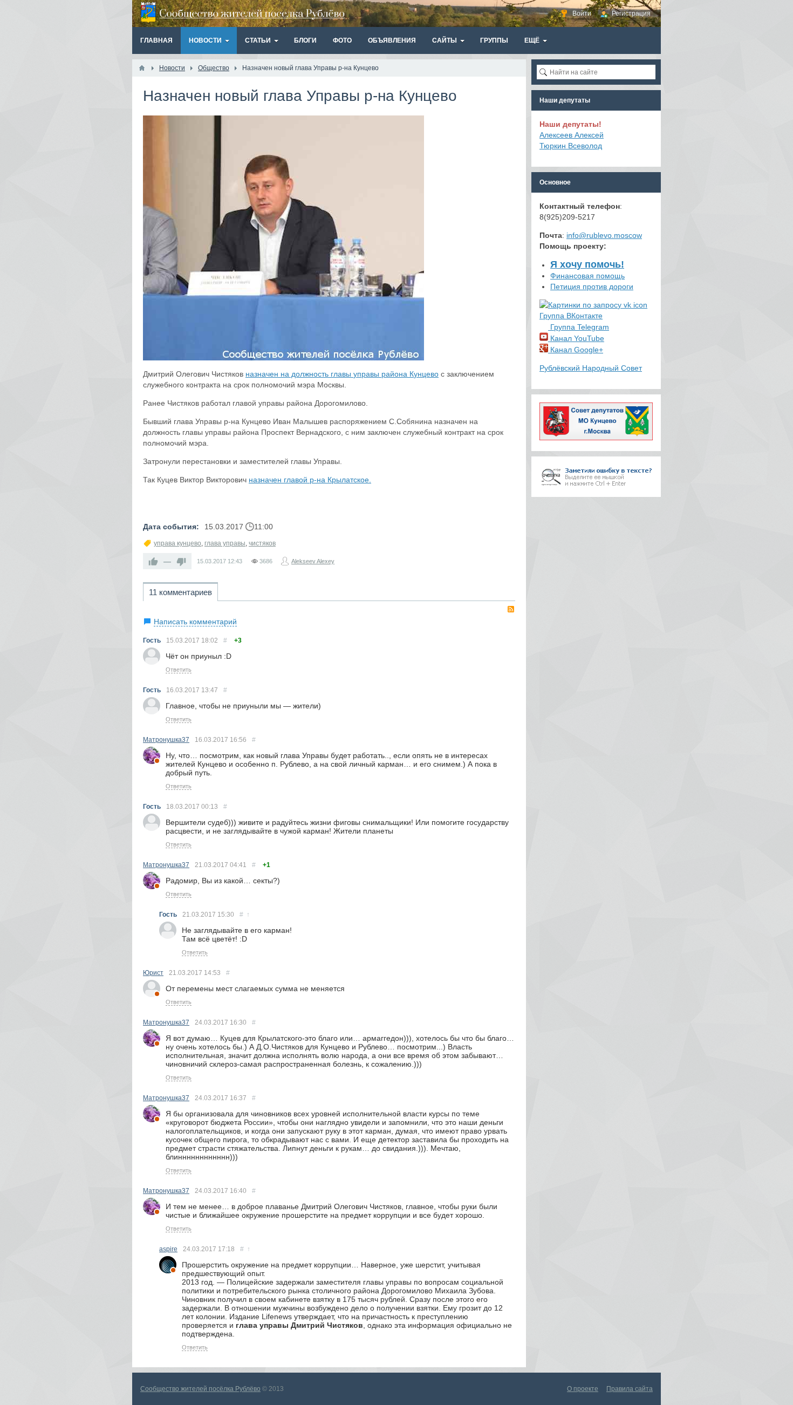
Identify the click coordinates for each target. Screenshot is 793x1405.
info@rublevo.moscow (604, 235)
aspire (168, 1249)
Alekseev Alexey (312, 561)
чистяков (262, 543)
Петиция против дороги (591, 286)
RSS (511, 609)
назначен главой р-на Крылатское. (310, 479)
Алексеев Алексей (571, 135)
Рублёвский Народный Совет (590, 368)
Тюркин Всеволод (570, 145)
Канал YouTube (576, 338)
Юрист (153, 973)
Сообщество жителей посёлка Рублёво (200, 1389)
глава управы (224, 543)
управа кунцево (177, 543)
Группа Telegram (578, 327)
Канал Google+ (575, 349)
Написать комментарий (195, 621)
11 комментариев (180, 592)
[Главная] (142, 68)
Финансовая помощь (587, 275)
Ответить (179, 669)
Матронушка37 (166, 740)
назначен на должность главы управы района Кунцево (342, 374)
